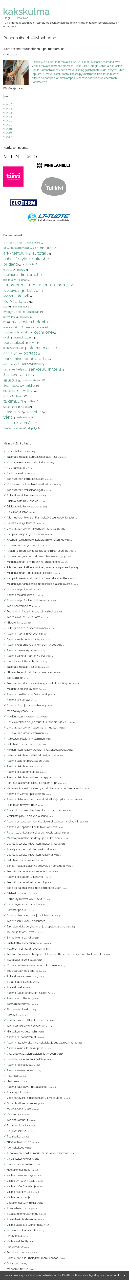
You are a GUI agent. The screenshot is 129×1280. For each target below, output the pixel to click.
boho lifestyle (15, 259)
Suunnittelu (11, 385)
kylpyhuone (12, 312)
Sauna (8, 374)
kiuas (6, 306)
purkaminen (14, 358)
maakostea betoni (28, 321)
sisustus (10, 380)
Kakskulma (26, 11)
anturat (46, 248)
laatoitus (32, 312)
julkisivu (10, 290)
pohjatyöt (11, 353)
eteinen (9, 274)
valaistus (33, 412)
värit (7, 417)
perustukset (13, 342)
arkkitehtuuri (15, 253)
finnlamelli (30, 274)
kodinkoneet (19, 306)
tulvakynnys (10, 406)
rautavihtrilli (31, 364)
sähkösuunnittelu (45, 369)
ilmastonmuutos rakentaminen (34, 284)
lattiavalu (24, 317)
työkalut (26, 407)
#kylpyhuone (33, 242)
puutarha (38, 358)
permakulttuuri (23, 337)
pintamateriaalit (39, 347)
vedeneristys (23, 417)
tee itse (27, 390)
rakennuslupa (10, 364)
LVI (4, 322)
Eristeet (7, 269)
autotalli (40, 253)
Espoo (21, 269)
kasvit (24, 295)
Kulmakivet (21, 18)
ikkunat (22, 280)
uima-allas (12, 412)
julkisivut (31, 290)
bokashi (39, 258)
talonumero (9, 391)
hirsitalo (8, 280)
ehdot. (118, 1275)
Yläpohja (32, 428)
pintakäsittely (11, 347)
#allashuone (12, 243)
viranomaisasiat (13, 428)
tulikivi (32, 401)
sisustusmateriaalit (32, 380)
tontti (20, 396)
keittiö (24, 301)
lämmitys (9, 316)
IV (71, 285)
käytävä (8, 301)
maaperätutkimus (12, 327)
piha (31, 342)
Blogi (6, 18)
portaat (30, 353)
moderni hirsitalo (16, 332)
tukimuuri (13, 401)
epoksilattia (28, 264)
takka (30, 385)
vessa (9, 422)
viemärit (27, 423)
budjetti (10, 264)
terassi (7, 396)
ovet (6, 337)
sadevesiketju (13, 369)
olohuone (43, 332)
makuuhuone (35, 327)
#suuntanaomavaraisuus (18, 247)
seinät (25, 374)
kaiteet (8, 296)
